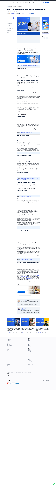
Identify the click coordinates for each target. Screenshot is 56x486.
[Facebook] (47, 38)
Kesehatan (29, 341)
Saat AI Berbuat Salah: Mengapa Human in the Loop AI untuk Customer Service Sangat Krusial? (13, 329)
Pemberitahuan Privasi (31, 364)
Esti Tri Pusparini (13, 13)
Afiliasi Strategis (30, 361)
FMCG (29, 345)
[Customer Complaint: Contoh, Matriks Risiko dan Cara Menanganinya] (28, 322)
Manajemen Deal (8, 351)
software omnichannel (28, 278)
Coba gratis (47, 2)
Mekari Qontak (37, 275)
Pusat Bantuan (8, 356)
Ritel (28, 339)
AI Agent (37, 327)
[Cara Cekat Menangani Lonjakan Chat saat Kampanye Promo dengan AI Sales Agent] (42, 322)
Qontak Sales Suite (9, 340)
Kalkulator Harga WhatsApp (10, 366)
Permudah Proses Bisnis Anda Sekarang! (10, 32)
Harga (29, 358)
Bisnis (7, 8)
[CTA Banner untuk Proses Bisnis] (28, 59)
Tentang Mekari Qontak (31, 356)
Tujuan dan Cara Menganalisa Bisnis (26, 196)
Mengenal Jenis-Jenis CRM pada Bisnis (26, 132)
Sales (30, 295)
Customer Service (24, 295)
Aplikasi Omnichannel (9, 345)
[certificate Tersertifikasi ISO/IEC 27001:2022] (48, 0)
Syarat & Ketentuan (30, 363)
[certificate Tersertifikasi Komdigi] (46, 0)
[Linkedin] (46, 38)
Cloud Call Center (9, 348)
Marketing (27, 295)
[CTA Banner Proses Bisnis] (28, 290)
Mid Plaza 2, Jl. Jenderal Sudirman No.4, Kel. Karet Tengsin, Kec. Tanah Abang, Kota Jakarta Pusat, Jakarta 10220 (19, 372)
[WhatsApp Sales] (54, 484)
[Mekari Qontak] (10, 2)
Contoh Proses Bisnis (9, 30)
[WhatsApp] (43, 38)
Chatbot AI (8, 349)
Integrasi (29, 359)
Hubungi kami (42, 2)
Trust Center (29, 360)
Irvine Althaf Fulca (10, 332)
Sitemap (8, 369)
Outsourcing (29, 346)
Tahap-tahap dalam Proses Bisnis (10, 28)
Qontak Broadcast (9, 339)
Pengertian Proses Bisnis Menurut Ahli (9, 23)
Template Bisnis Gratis (9, 368)
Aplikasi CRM (8, 344)
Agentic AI (8, 350)
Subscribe (45, 34)
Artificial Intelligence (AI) (10, 327)
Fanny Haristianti (24, 332)
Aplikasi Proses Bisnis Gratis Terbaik (26, 259)
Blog (8, 6)
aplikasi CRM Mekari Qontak (24, 276)
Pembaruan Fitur (8, 364)
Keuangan (29, 340)
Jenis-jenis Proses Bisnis (9, 25)
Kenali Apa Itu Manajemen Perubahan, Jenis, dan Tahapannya (30, 65)
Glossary (8, 363)
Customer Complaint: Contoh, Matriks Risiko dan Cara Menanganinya (27, 329)
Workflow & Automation (9, 353)
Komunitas (8, 358)
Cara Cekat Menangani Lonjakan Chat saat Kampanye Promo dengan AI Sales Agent (42, 329)
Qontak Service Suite (9, 341)
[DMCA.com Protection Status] (17, 383)
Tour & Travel (29, 343)
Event (7, 365)
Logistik (29, 344)
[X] (44, 38)
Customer (22, 327)
